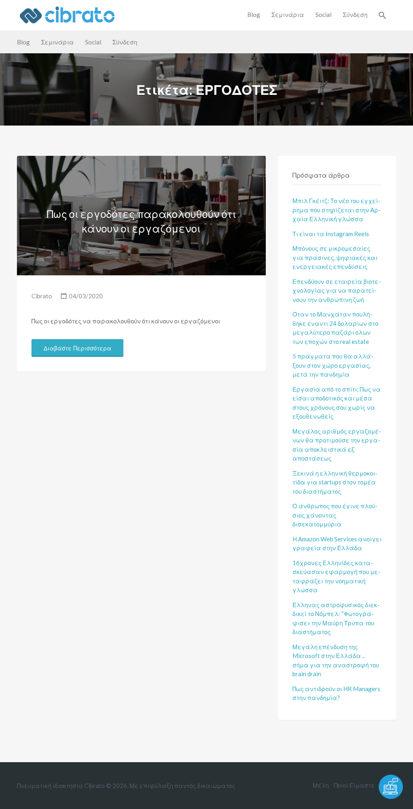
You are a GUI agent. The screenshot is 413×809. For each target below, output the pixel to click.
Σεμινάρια (287, 14)
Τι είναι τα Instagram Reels (330, 233)
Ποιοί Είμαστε (354, 785)
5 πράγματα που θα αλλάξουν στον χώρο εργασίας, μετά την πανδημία (332, 365)
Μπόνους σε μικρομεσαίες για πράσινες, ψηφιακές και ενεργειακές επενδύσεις (335, 257)
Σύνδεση (355, 14)
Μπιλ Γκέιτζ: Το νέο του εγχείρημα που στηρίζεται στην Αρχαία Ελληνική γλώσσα (336, 209)
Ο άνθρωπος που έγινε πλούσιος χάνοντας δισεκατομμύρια (335, 515)
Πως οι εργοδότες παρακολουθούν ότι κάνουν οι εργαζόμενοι (141, 221)
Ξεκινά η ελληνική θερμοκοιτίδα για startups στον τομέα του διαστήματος (335, 482)
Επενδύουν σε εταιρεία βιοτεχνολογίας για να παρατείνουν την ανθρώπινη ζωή (336, 290)
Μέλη (321, 785)
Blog (253, 14)
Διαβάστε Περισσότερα (77, 348)
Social (323, 14)
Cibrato (41, 296)
